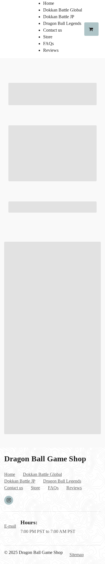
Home (48, 3)
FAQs (48, 43)
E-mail (10, 526)
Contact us (52, 30)
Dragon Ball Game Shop (45, 458)
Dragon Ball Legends (62, 23)
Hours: (29, 522)
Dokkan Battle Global (62, 10)
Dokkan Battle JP (58, 16)
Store (47, 36)
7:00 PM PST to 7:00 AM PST (47, 531)
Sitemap (76, 554)
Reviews (51, 50)
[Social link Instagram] (8, 500)
